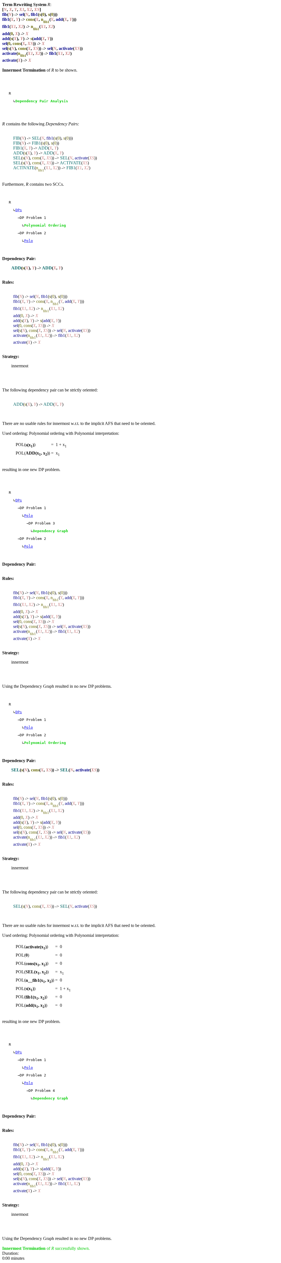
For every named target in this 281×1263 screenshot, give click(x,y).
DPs (18, 210)
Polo (28, 241)
